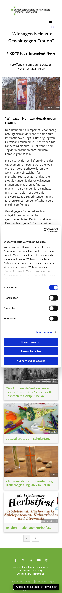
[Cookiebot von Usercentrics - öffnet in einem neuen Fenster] (44, 230)
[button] (31, 21)
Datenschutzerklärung (31, 570)
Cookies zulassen (31, 341)
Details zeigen (43, 332)
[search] (52, 27)
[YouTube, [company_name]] (39, 560)
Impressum (42, 567)
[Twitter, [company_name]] (23, 560)
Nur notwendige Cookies (31, 360)
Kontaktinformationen (23, 567)
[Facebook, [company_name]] (15, 560)
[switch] (53, 297)
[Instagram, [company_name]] (31, 560)
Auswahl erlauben (31, 351)
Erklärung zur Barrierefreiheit (31, 573)
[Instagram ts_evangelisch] (46, 560)
